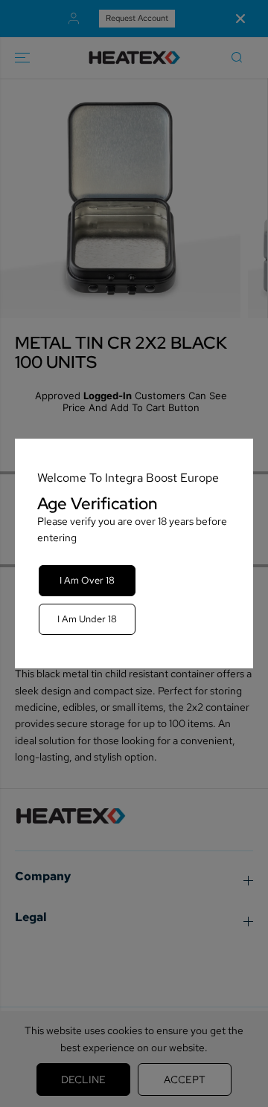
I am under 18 (87, 619)
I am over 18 (87, 580)
